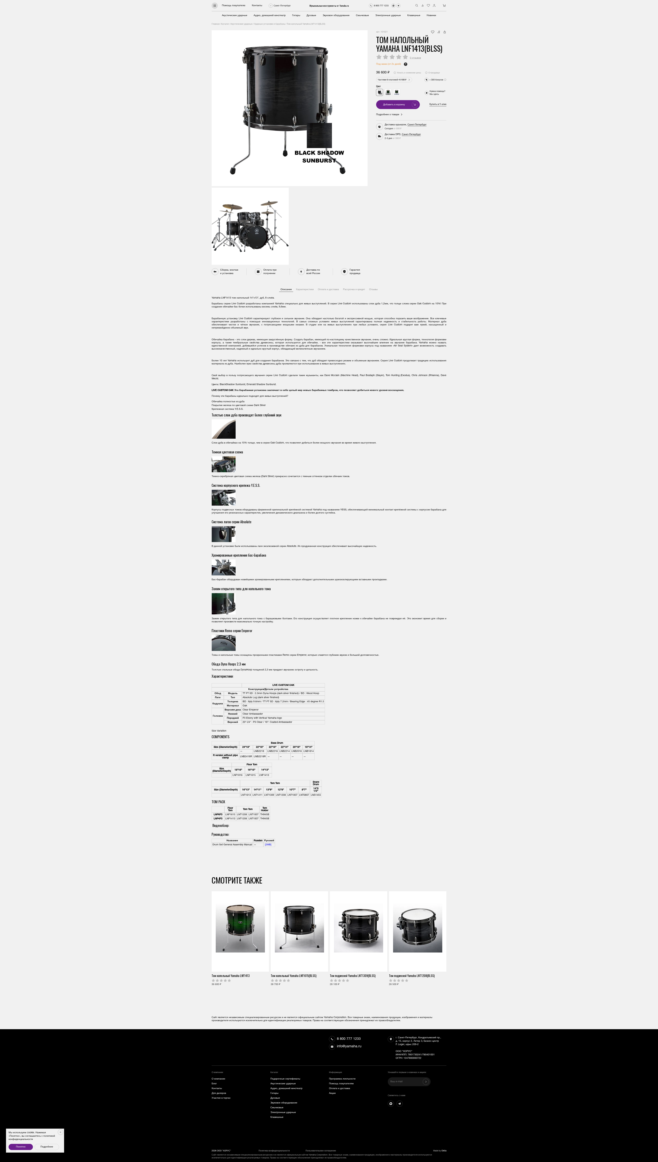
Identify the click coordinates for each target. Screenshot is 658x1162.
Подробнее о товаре (387, 114)
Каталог (225, 24)
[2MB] (267, 845)
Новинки (431, 15)
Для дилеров (219, 1093)
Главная (216, 24)
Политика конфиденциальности (274, 1151)
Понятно (21, 1147)
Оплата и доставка (328, 289)
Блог (214, 1084)
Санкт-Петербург (417, 125)
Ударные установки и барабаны (269, 24)
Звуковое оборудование (336, 15)
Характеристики (305, 289)
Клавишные (413, 15)
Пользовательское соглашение (321, 1151)
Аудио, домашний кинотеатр (270, 15)
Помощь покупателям (341, 1084)
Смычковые (362, 15)
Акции (332, 1093)
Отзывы (373, 289)
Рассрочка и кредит (354, 289)
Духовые (311, 15)
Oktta (443, 1151)
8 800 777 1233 (349, 1039)
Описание (286, 289)
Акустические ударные (234, 15)
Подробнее (46, 1147)
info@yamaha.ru (349, 1046)
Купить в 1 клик (437, 104)
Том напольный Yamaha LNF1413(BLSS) (306, 24)
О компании (218, 1079)
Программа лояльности (342, 1079)
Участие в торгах (221, 1098)
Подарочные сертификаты (285, 1079)
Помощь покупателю (233, 5)
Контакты (257, 5)
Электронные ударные (388, 15)
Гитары (296, 15)
